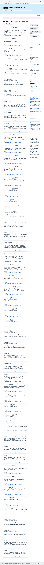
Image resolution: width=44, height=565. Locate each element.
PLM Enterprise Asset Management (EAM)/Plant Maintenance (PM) (34, 32)
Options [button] (38, 15)
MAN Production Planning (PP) (33, 28)
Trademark (19, 563)
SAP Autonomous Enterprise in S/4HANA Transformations (15, 448)
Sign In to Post (24, 21)
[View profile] (7, 27)
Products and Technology (11, 3)
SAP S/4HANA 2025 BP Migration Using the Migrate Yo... (35, 117)
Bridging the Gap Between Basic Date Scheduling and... (35, 105)
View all (31, 38)
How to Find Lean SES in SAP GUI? (10, 41)
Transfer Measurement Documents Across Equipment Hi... (34, 142)
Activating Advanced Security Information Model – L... (35, 125)
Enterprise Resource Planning (18, 3)
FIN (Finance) (31, 25)
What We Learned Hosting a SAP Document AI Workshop (15, 533)
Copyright (10, 563)
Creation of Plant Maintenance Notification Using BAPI (14, 407)
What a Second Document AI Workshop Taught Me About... (35, 98)
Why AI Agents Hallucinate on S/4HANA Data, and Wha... (35, 121)
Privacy (3, 563)
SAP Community (5, 3)
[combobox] (21, 10)
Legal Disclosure (14, 563)
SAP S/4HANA (31, 33)
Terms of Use (6, 563)
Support (23, 563)
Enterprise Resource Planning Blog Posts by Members (14, 35)
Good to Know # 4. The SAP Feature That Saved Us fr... (35, 129)
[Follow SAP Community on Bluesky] (38, 563)
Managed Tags (8, 23)
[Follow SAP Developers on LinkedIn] (41, 563)
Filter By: (4, 23)
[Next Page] (21, 559)
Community (8, 1)
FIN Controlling (36, 25)
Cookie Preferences (27, 563)
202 (19, 559)
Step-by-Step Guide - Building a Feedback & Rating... (35, 112)
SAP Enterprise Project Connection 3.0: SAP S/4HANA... (33, 158)
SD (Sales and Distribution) (33, 36)
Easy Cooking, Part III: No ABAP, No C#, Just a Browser (14, 552)
